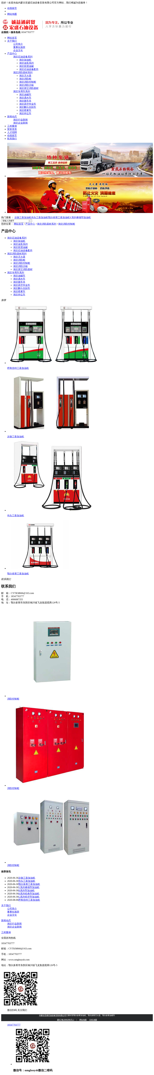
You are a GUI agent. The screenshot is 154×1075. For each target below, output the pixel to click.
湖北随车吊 (25, 101)
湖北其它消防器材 (28, 88)
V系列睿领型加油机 (80, 217)
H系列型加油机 (26, 890)
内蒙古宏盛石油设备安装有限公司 (52, 1015)
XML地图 (93, 1020)
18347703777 (13, 1025)
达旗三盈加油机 (22, 217)
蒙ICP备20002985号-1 (65, 1020)
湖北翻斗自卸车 (27, 107)
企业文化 (18, 50)
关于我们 (12, 41)
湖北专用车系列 (21, 91)
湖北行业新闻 (20, 119)
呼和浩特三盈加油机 (29, 900)
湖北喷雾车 (25, 110)
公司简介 (18, 44)
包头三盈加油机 (39, 217)
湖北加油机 (25, 60)
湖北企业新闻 (20, 123)
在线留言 (12, 8)
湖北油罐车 (25, 94)
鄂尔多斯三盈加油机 (59, 217)
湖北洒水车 (25, 97)
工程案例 (12, 126)
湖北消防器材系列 (22, 72)
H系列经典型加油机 (28, 893)
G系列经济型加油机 (28, 896)
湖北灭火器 (25, 75)
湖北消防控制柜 (27, 82)
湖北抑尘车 (25, 113)
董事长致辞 (19, 47)
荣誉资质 (12, 129)
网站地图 (12, 14)
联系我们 (12, 138)
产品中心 (12, 53)
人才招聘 (12, 132)
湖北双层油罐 (26, 66)
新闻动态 (12, 116)
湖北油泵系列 (26, 63)
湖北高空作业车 (27, 104)
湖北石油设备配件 (28, 69)
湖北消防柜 (25, 78)
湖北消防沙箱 (26, 85)
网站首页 (12, 37)
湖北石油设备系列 (22, 56)
